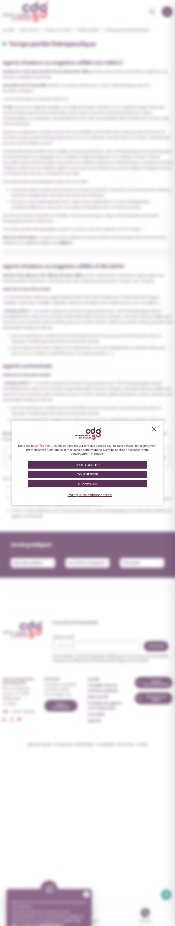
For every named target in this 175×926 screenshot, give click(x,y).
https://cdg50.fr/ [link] (42, 446)
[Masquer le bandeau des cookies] (154, 429)
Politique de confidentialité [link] (90, 495)
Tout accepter (87, 465)
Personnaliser (88, 484)
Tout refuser (87, 474)
